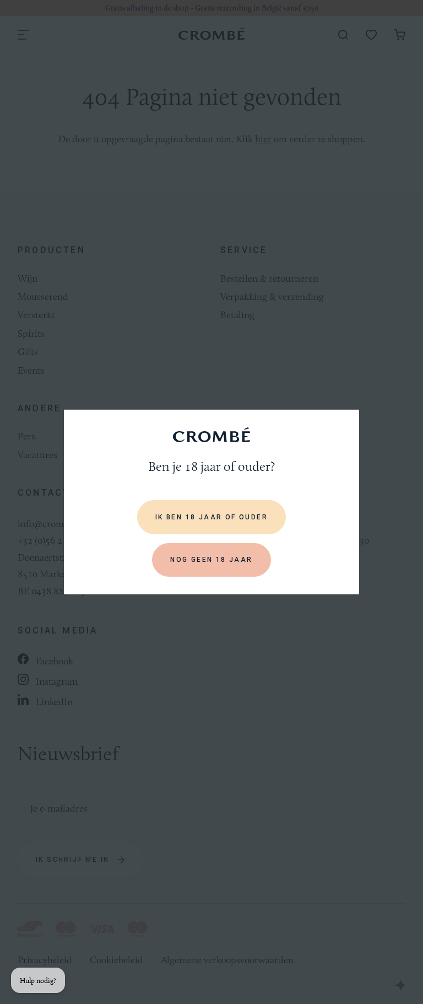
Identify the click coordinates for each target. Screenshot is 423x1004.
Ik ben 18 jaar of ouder (211, 517)
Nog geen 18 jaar (211, 559)
